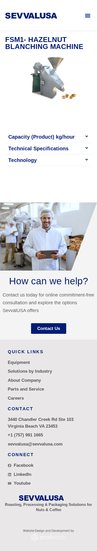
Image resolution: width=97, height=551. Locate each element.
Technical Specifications (38, 148)
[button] (87, 15)
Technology (22, 160)
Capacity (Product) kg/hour (41, 137)
